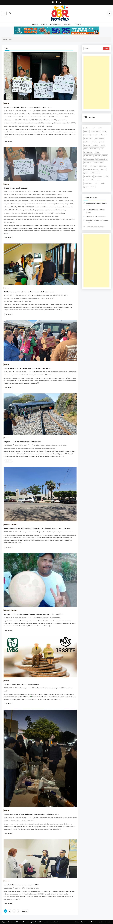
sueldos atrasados (9, 126)
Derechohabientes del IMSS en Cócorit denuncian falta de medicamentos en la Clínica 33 (37, 528)
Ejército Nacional (62, 371)
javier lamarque (17, 375)
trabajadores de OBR (69, 219)
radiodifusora (48, 123)
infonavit (6, 117)
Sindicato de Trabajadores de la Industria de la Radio (19, 219)
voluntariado (30, 820)
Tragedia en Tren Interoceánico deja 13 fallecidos (22, 442)
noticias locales (8, 120)
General (35, 24)
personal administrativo (59, 210)
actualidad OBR (42, 110)
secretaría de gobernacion (39, 448)
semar (50, 448)
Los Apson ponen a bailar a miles (95, 226)
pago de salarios (61, 120)
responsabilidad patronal (23, 216)
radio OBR (41, 123)
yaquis (102, 183)
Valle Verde (48, 375)
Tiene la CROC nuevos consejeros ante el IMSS (21, 885)
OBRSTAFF (18, 888)
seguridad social (53, 216)
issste (65, 688)
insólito (103, 145)
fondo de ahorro (49, 200)
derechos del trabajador (49, 197)
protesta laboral (22, 123)
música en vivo (88, 155)
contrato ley (7, 194)
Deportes (67, 24)
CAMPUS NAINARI (58, 295)
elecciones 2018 (99, 138)
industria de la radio (68, 113)
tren (53, 448)
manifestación (32, 117)
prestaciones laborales (10, 123)
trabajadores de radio (21, 126)
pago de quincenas (41, 210)
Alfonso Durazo (42, 371)
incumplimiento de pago (14, 204)
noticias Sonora (26, 120)
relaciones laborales (10, 216)
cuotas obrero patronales (11, 197)
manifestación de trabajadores (49, 207)
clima (104, 131)
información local (14, 117)
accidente (41, 445)
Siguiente (24, 911)
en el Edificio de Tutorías (11, 298)
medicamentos (68, 532)
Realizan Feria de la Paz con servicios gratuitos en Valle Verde (27, 368)
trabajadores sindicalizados (37, 126)
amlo (94, 128)
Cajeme (44, 24)
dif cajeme (53, 371)
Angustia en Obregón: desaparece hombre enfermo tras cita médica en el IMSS (33, 614)
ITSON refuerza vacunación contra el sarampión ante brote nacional (29, 292)
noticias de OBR (63, 117)
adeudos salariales (53, 110)
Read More (8, 141)
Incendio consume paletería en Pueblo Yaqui (96, 204)
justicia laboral (59, 204)
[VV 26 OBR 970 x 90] (56, 30)
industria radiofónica (42, 204)
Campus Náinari (47, 295)
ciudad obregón (95, 131)
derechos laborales (19, 113)
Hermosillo (87, 145)
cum (52, 817)
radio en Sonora (32, 123)
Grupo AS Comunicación (62, 200)
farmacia (56, 532)
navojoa (97, 155)
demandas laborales (35, 197)
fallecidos (64, 445)
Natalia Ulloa (54, 117)
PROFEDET (21, 213)
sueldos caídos (49, 219)
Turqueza (41, 375)
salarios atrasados (41, 216)
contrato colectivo (67, 191)
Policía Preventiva (27, 375)
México (97, 152)
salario (34, 216)
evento (58, 445)
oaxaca (29, 448)
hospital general (59, 817)
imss (60, 113)
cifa (49, 371)
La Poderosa (24, 117)
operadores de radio (29, 210)
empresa (41, 200)
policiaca (103, 169)
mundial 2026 (88, 152)
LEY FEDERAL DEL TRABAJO (25, 207)
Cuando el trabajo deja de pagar (16, 188)
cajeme (40, 295)
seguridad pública (89, 180)
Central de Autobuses (44, 817)
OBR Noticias (38, 120)
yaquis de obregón (89, 187)
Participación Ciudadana (91, 169)
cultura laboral (57, 194)
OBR (32, 120)
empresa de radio (36, 113)
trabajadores (58, 219)
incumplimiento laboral (28, 204)
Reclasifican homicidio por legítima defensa (95, 211)
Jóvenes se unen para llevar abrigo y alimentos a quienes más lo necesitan (31, 814)
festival (94, 142)
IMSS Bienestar (22, 448)
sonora (37, 219)
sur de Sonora (88, 183)
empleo (28, 113)
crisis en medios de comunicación (32, 194)
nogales (104, 155)
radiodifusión (50, 213)
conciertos (95, 135)
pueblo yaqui (98, 176)
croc (33, 888)
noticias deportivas (101, 159)
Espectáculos (55, 24)
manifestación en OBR (43, 117)
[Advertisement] (96, 82)
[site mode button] (109, 13)
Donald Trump (88, 138)
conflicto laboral (8, 113)
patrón (49, 210)
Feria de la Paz (72, 371)
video (96, 183)
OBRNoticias (46, 120)
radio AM (27, 213)
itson (45, 298)
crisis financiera (48, 194)
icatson (6, 375)
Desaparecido (47, 617)
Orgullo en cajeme (9, 820)
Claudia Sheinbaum (50, 445)
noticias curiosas (89, 159)
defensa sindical (24, 197)
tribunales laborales (9, 222)
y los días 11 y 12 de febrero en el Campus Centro (18, 301)
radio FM (43, 213)
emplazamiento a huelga (22, 200)
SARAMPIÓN (50, 298)
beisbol (100, 128)
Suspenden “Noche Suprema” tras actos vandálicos (97, 221)
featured (86, 142)
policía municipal (95, 173)
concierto (87, 135)
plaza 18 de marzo (20, 820)
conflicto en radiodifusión (67, 110)
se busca (57, 617)
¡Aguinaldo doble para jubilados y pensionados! (21, 685)
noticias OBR (17, 120)
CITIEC (65, 295)
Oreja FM (53, 120)
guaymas (101, 142)
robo (106, 176)
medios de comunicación (65, 207)
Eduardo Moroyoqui (21, 110)
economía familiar (9, 200)
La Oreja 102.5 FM (69, 204)
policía (86, 173)
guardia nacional (8, 448)
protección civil (88, 176)
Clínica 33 (46, 532)
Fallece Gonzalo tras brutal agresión (96, 216)
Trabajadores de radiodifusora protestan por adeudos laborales (27, 107)
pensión (6, 691)
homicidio (95, 145)
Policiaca (77, 24)
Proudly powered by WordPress (29, 922)
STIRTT (73, 123)
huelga (71, 200)
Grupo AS (55, 113)
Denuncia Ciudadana (10, 524)
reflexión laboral (59, 213)
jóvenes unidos (72, 817)
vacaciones (49, 126)
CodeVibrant (58, 922)
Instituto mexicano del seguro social (32, 298)
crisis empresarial (16, 194)
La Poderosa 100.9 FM (10, 207)
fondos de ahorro (47, 113)
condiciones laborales (44, 191)
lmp (102, 148)
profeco (35, 375)
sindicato (68, 123)
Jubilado (70, 688)
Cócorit (51, 532)
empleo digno (34, 200)
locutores (36, 207)
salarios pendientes (59, 123)
